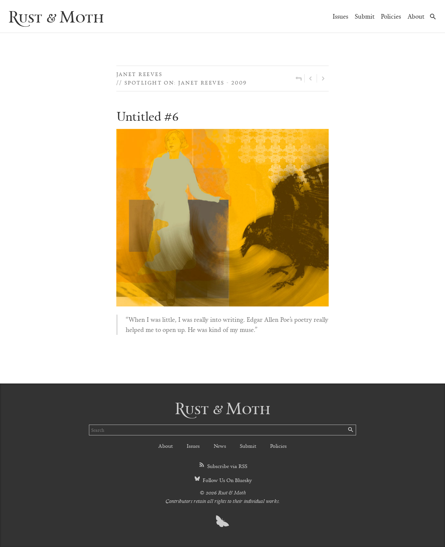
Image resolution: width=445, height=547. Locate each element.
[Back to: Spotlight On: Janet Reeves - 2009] (299, 78)
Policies (391, 16)
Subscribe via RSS (226, 466)
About (416, 16)
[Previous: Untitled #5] (311, 78)
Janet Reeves (139, 74)
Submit (365, 16)
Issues (340, 16)
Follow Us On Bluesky (226, 480)
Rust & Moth (56, 16)
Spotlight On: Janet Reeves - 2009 (185, 82)
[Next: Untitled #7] (323, 78)
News (220, 445)
